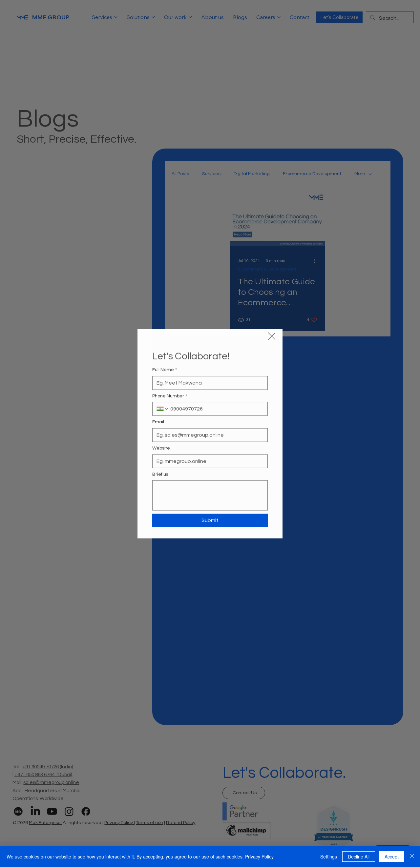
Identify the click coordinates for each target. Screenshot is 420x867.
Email (158, 422)
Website (161, 448)
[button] (271, 336)
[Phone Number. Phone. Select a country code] (163, 409)
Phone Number (169, 395)
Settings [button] (328, 856)
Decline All (358, 856)
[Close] (412, 856)
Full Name (164, 370)
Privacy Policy (259, 856)
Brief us (160, 474)
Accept (392, 856)
